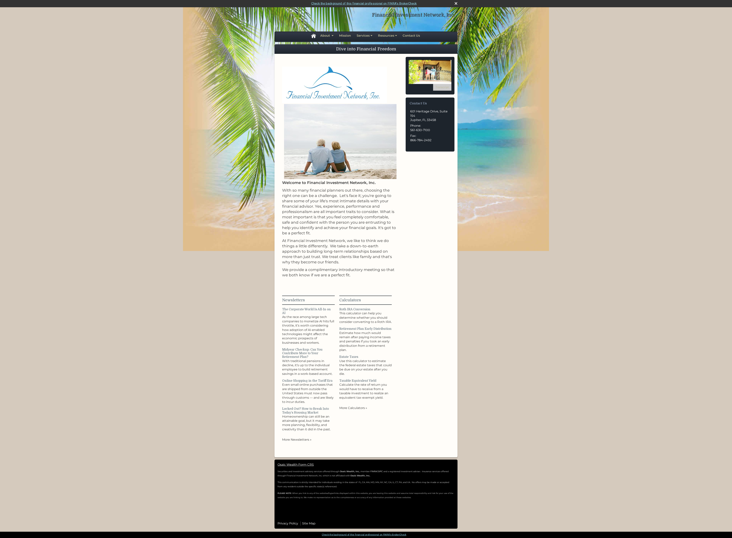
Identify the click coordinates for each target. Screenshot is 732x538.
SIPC (380, 471)
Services (363, 35)
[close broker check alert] (456, 3)
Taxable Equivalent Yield (357, 380)
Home (313, 36)
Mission (345, 35)
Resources (386, 35)
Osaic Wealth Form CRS (296, 464)
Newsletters (293, 300)
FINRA (373, 471)
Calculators (350, 300)
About (325, 35)
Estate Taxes (348, 357)
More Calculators (353, 408)
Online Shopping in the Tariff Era (307, 380)
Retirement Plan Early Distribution (365, 329)
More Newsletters (296, 439)
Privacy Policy (288, 523)
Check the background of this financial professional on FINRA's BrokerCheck (364, 3)
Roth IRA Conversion (354, 309)
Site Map (308, 523)
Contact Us (411, 35)
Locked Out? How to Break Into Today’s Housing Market (305, 410)
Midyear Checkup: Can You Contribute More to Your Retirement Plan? (302, 353)
